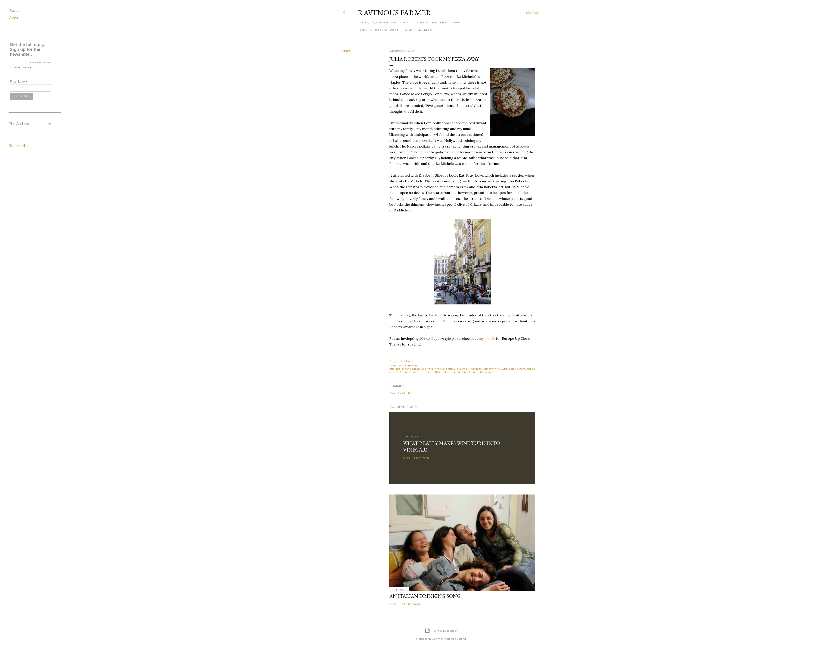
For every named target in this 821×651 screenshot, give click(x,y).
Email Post (406, 361)
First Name (18, 82)
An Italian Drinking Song (425, 596)
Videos (376, 30)
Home (363, 30)
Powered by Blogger (444, 630)
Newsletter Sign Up (403, 30)
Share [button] (346, 51)
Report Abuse (20, 146)
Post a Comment (401, 392)
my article (487, 338)
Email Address (21, 67)
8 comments (421, 457)
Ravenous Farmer (394, 13)
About (429, 30)
